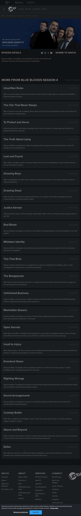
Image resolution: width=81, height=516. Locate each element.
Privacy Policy (54, 508)
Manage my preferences (21, 512)
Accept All (36, 512)
